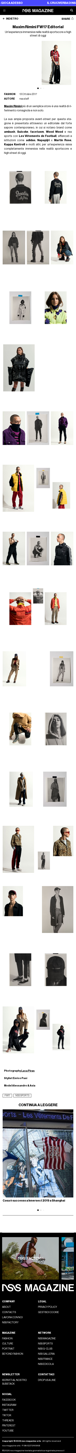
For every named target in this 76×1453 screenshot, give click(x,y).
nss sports (22, 1095)
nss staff (24, 98)
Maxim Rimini (13, 106)
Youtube (8, 1430)
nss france (45, 1359)
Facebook (9, 1400)
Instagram (9, 1405)
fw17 (7, 1095)
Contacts (9, 1312)
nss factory (10, 1322)
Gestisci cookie (48, 1312)
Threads (8, 1420)
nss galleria (46, 1354)
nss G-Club (45, 1348)
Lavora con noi (12, 1317)
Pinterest (9, 1425)
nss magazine (47, 1338)
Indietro (12, 19)
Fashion (9, 94)
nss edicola (46, 1364)
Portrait (8, 1348)
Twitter (7, 1410)
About (6, 1307)
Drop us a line (47, 1380)
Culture (7, 1343)
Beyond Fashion (12, 1354)
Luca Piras (28, 1071)
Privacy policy (47, 1307)
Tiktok (6, 1415)
